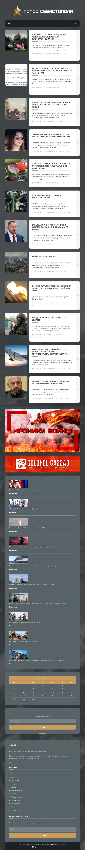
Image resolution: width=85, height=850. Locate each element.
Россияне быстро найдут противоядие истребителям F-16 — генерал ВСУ (51, 382)
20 (62, 692)
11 (43, 689)
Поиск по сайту (15, 804)
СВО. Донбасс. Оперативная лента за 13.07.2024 (49, 319)
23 (24, 696)
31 (33, 699)
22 (14, 696)
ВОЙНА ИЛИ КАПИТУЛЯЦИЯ (44, 256)
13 (62, 689)
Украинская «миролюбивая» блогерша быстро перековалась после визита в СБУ (51, 135)
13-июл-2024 (37, 54)
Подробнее (13, 493)
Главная (13, 794)
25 (43, 696)
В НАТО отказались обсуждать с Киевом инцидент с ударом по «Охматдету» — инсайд (51, 104)
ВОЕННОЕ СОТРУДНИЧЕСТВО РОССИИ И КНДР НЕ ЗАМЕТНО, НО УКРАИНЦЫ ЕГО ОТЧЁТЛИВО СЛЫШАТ (51, 288)
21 (71, 692)
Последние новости (17, 797)
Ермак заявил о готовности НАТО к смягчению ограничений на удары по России (50, 227)
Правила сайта (15, 800)
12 (53, 689)
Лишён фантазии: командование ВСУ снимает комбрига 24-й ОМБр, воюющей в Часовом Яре (52, 70)
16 (24, 692)
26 (53, 696)
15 (14, 692)
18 (43, 692)
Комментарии (15, 807)
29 (14, 699)
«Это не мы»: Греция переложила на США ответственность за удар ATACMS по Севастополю (51, 166)
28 (71, 696)
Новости (48, 54)
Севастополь (15, 780)
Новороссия (55, 54)
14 (71, 689)
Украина (54, 121)
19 (53, 692)
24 (33, 696)
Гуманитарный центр (17, 790)
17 (33, 692)
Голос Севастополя (47, 844)
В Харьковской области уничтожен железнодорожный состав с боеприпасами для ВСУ (49, 36)
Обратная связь (16, 810)
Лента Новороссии (57, 334)
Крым (13, 777)
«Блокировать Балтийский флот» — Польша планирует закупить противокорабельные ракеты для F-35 (50, 351)
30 (24, 699)
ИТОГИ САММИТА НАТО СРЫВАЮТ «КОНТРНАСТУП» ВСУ (46, 196)
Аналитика (55, 183)
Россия (13, 774)
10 (33, 689)
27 (62, 696)
